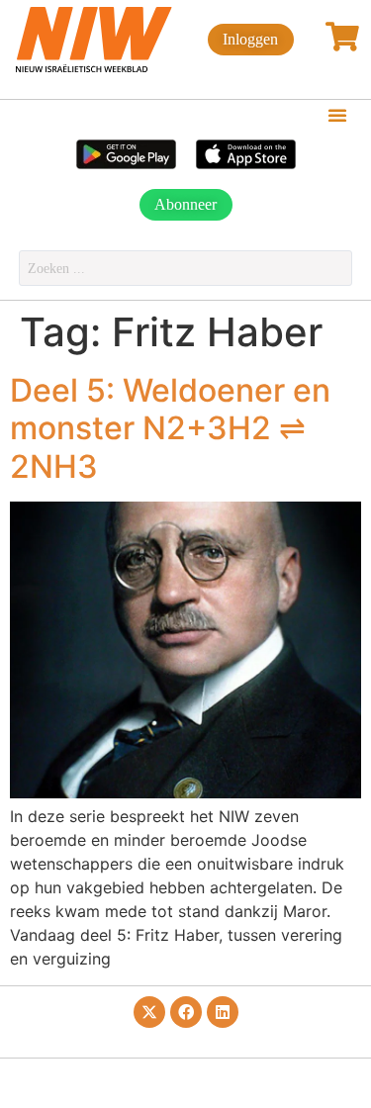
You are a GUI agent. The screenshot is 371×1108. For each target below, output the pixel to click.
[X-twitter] (149, 1012)
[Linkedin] (222, 1012)
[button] (337, 115)
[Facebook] (186, 1012)
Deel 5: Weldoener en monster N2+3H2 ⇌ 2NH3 (170, 428)
